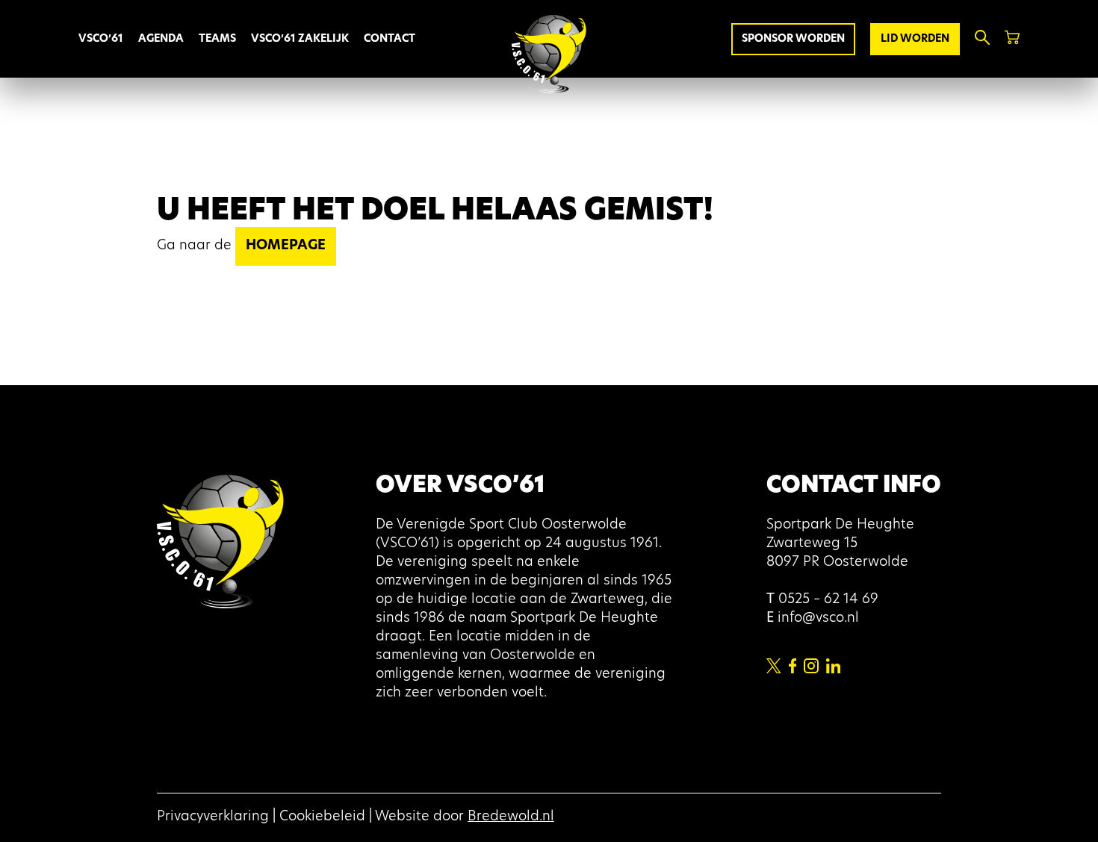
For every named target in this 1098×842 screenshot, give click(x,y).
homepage (286, 246)
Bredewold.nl (511, 817)
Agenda (161, 39)
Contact (389, 39)
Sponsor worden (793, 39)
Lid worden (915, 39)
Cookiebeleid (322, 817)
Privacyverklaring (213, 817)
